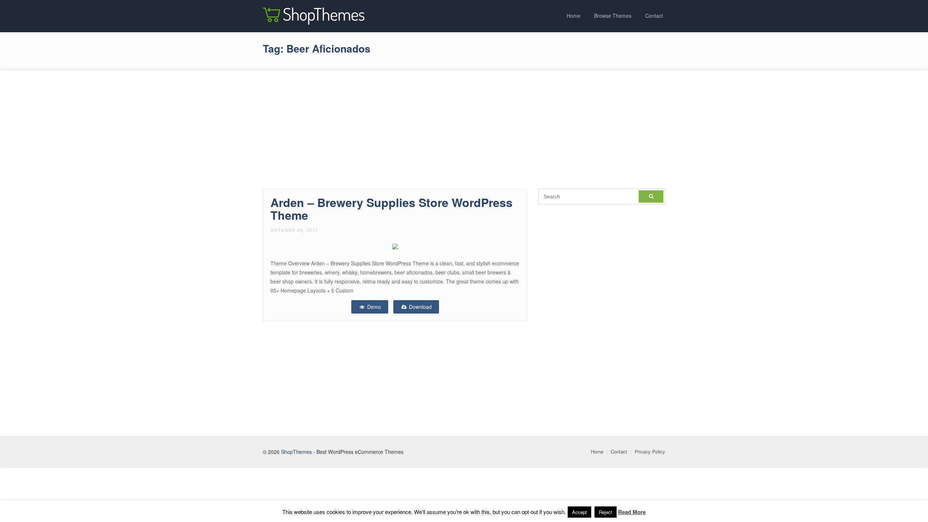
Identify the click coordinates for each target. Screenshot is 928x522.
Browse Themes (612, 15)
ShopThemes (296, 451)
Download (419, 306)
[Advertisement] (464, 127)
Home (573, 15)
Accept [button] (579, 512)
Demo (373, 306)
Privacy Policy (650, 451)
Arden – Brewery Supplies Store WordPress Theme (391, 208)
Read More (632, 512)
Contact (654, 15)
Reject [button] (605, 512)
